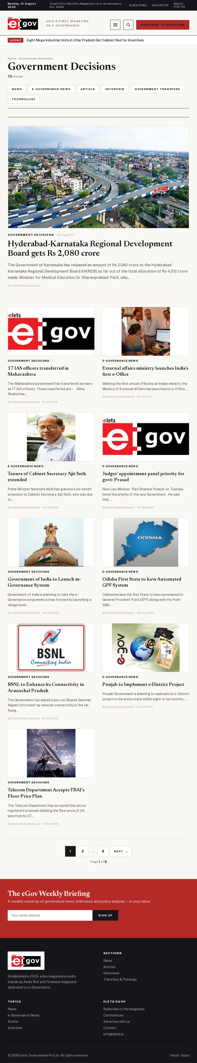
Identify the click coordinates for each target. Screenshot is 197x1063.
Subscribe (138, 5)
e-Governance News (51, 89)
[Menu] (115, 25)
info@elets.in (113, 1034)
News (17, 89)
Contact (109, 1028)
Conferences (113, 1015)
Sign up (105, 915)
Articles (109, 967)
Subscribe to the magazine (124, 1009)
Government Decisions (31, 234)
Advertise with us (116, 1022)
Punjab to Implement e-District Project (143, 684)
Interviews (111, 973)
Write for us (179, 5)
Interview (114, 89)
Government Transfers (157, 89)
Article (87, 89)
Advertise (160, 5)
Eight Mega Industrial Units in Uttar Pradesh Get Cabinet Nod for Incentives (85, 40)
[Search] (128, 25)
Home (12, 58)
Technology (24, 99)
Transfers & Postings (120, 979)
